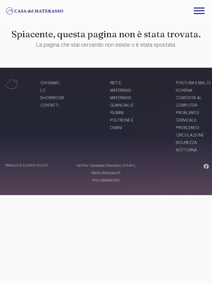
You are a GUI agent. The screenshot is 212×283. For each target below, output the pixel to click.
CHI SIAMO (50, 82)
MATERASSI (120, 97)
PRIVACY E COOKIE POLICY (26, 165)
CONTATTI (49, 105)
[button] (199, 10)
